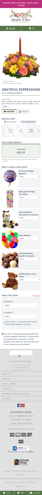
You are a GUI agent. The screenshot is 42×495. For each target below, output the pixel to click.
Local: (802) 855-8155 (21, 423)
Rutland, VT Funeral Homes (15, 471)
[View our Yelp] (23, 406)
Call (8, 492)
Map (22, 492)
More (5, 106)
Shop (12, 28)
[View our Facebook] (19, 406)
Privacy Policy (11, 482)
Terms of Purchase (27, 482)
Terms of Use (21, 486)
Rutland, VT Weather (9, 479)
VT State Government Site (31, 479)
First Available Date (28, 122)
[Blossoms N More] (21, 23)
